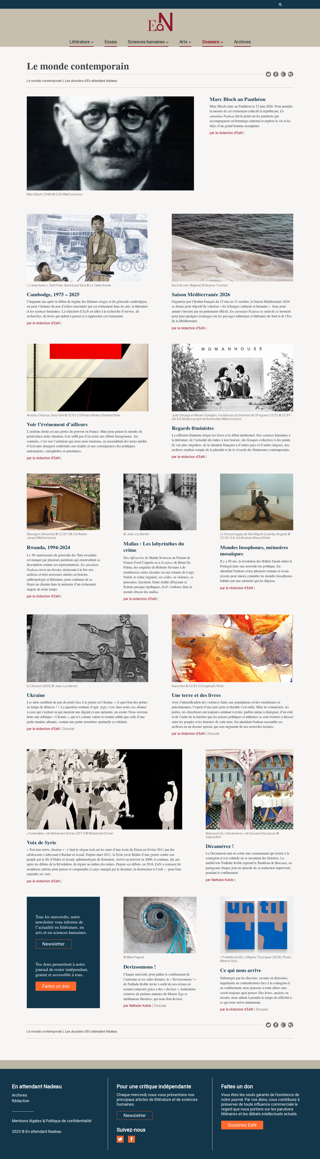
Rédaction (20, 1100)
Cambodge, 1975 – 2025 (53, 294)
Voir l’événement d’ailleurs (57, 424)
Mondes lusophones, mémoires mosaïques (254, 550)
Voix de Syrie (41, 842)
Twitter (268, 74)
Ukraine (36, 695)
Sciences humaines (146, 41)
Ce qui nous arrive (240, 970)
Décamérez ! (220, 846)
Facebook (275, 74)
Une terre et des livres (196, 695)
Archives (242, 41)
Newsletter (283, 74)
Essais (110, 41)
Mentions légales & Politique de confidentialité (51, 1121)
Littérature (79, 41)
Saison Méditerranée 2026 (201, 294)
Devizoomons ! (139, 966)
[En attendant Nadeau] (160, 22)
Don (290, 74)
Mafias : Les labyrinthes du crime (153, 546)
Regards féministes (193, 428)
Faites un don (55, 986)
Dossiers (210, 41)
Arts (183, 41)
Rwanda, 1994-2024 (48, 547)
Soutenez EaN (242, 1125)
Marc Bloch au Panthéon (237, 99)
